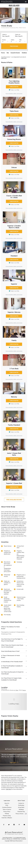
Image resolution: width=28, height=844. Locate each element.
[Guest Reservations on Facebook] (3, 824)
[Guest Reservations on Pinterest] (19, 824)
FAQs (7, 805)
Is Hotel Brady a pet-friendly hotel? (12, 661)
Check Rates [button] (14, 87)
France (24, 690)
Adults (12, 40)
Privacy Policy (7, 811)
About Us (7, 803)
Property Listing (7, 815)
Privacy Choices (19, 813)
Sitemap (7, 813)
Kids (20, 40)
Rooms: (4, 40)
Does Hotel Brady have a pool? (10, 651)
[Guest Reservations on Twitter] (8, 824)
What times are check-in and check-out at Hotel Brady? (12, 646)
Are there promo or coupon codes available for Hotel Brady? (11, 679)
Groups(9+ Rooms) (15, 52)
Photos (3, 52)
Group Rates (21, 807)
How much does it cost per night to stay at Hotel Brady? (12, 640)
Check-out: (17, 34)
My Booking (21, 805)
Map (8, 52)
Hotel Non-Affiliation (7, 817)
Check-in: (4, 34)
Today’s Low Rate (14, 90)
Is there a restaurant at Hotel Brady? (10, 656)
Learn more (3, 58)
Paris (17, 690)
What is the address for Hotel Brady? (10, 627)
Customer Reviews (6, 807)
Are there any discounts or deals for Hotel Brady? (12, 673)
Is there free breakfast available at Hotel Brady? (12, 667)
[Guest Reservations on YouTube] (24, 824)
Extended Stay (21, 811)
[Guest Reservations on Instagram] (14, 824)
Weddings (24, 52)
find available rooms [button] (14, 500)
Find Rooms (14, 46)
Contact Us (21, 803)
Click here (8, 789)
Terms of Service (7, 809)
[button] (1, 15)
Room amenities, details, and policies (14, 93)
